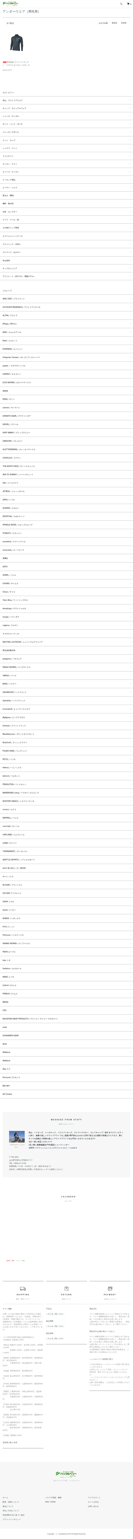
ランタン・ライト (10, 164)
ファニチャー (8, 156)
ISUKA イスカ (8, 901)
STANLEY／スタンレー (12, 533)
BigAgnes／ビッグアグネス (14, 717)
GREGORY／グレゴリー (13, 441)
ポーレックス (8, 876)
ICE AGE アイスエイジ (12, 893)
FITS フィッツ (8, 926)
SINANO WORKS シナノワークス (16, 943)
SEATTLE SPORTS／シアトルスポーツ (19, 859)
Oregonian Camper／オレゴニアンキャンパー (21, 357)
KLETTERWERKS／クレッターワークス (19, 449)
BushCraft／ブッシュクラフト (15, 742)
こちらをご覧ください (55, 1313)
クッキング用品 (9, 179)
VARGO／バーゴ (9, 675)
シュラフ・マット (10, 148)
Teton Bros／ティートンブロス (15, 600)
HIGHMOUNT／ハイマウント (15, 692)
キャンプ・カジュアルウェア (14, 108)
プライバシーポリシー (12, 1519)
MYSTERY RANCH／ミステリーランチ (18, 801)
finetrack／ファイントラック (14, 725)
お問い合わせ (93, 1506)
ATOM (52, 1501)
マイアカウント (94, 1497)
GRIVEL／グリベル (10, 424)
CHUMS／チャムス (10, 583)
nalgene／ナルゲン (10, 625)
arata (5, 1027)
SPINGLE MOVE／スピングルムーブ (17, 524)
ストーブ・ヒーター (11, 171)
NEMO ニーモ (8, 976)
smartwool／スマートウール (14, 541)
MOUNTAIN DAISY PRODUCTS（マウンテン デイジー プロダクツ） (31, 1018)
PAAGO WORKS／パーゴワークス (17, 667)
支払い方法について (11, 1510)
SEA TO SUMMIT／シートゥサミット (18, 474)
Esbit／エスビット (10, 340)
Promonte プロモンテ (11, 1077)
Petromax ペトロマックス (13, 935)
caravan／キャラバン (11, 407)
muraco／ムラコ (9, 809)
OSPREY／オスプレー (12, 374)
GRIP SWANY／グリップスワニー (16, 432)
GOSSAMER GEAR (11, 1035)
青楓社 (5, 558)
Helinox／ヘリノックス (12, 767)
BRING (5, 1002)
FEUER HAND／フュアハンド (15, 750)
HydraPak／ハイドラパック (14, 700)
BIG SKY (6, 1085)
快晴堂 (5, 390)
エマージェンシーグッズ (13, 236)
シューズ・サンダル (11, 116)
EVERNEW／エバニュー (12, 349)
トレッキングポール (11, 132)
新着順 (124, 22)
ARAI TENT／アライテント (14, 298)
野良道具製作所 (9, 650)
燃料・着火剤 (8, 203)
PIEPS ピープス (9, 951)
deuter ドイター (9, 910)
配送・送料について (11, 1501)
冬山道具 (6, 260)
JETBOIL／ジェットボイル (14, 491)
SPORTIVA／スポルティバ (13, 516)
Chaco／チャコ (9, 591)
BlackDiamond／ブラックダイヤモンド (18, 734)
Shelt (5, 1044)
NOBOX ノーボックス (11, 918)
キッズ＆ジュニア (10, 268)
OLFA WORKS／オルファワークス (17, 382)
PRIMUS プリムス (10, 993)
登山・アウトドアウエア (13, 100)
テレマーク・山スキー (12, 252)
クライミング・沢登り (12, 244)
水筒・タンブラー (10, 211)
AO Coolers (7, 1094)
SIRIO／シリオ (9, 499)
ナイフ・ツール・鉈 (11, 219)
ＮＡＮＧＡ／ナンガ (11, 633)
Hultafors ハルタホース (12, 968)
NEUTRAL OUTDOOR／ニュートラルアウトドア (23, 642)
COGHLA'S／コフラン (12, 457)
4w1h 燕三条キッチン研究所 (14, 868)
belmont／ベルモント (11, 776)
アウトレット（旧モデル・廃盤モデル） (19, 276)
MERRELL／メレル (10, 817)
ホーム (5, 1497)
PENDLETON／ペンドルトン (14, 784)
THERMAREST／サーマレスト (15, 851)
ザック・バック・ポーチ (13, 124)
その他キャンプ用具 (11, 227)
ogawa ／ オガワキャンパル (14, 365)
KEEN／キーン (9, 399)
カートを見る (93, 1501)
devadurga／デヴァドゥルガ (14, 608)
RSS (47, 1501)
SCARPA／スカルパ (11, 508)
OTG (4, 1010)
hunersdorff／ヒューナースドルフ (16, 709)
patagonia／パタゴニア (12, 658)
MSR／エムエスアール (12, 332)
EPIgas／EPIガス (10, 323)
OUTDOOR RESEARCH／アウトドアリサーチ (22, 307)
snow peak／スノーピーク (13, 550)
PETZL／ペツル (9, 759)
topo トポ (6, 960)
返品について (8, 1506)
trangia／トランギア (11, 616)
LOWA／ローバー (10, 843)
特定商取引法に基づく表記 (13, 1515)
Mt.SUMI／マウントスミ (12, 884)
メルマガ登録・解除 (53, 1497)
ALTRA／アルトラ (10, 315)
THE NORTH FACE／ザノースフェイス (19, 466)
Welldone (6, 1052)
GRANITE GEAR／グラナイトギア (17, 416)
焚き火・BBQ (8, 195)
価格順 (114, 22)
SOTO (5, 566)
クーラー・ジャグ (10, 187)
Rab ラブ (6, 1069)
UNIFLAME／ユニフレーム (14, 834)
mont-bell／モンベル (11, 826)
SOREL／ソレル (9, 575)
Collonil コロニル (9, 985)
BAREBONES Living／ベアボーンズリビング (21, 792)
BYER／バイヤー (9, 683)
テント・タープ (9, 140)
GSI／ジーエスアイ (10, 482)
